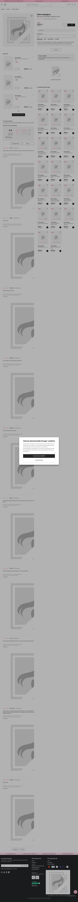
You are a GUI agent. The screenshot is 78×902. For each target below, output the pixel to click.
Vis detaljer (39, 460)
